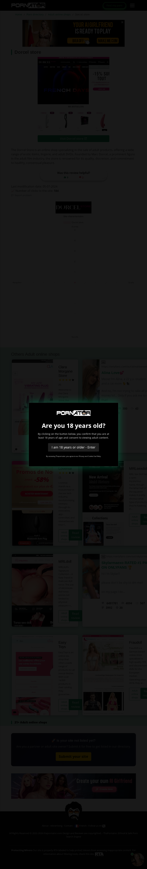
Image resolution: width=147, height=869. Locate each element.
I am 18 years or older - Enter (73, 447)
